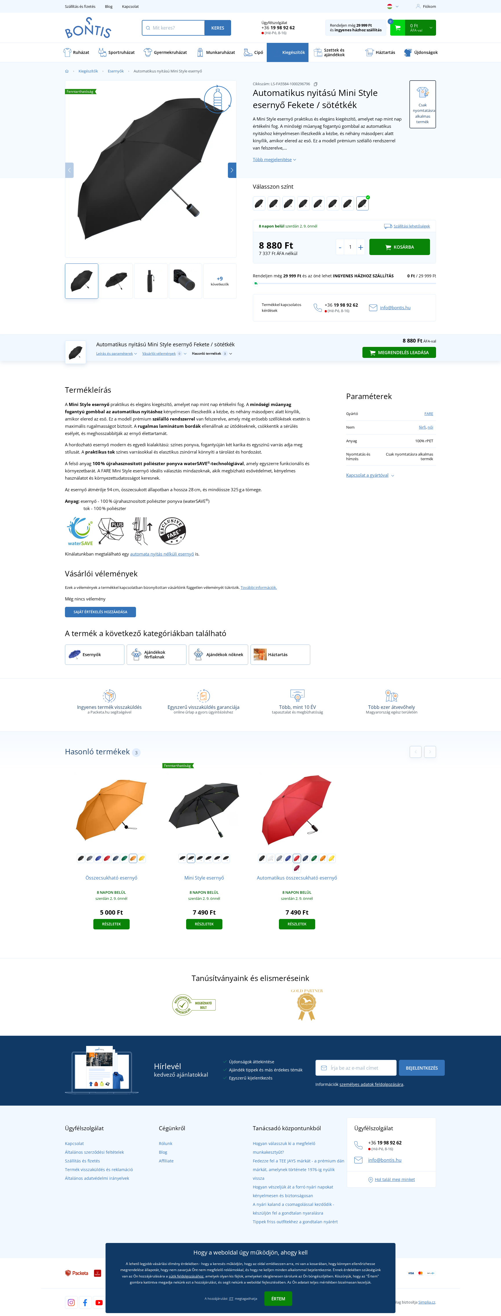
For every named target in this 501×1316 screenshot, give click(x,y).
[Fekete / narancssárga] (303, 203)
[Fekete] (81, 858)
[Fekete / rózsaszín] (217, 858)
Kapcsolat (130, 6)
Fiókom (429, 6)
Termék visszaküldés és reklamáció (99, 1169)
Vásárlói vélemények (161, 353)
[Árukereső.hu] (194, 1004)
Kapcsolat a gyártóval (367, 475)
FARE (428, 413)
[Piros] (107, 858)
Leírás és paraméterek (114, 353)
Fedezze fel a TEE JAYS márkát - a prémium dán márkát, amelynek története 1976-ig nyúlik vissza (298, 1169)
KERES (217, 28)
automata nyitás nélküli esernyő (162, 554)
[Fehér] (271, 858)
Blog (108, 6)
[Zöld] (124, 858)
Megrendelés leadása (403, 352)
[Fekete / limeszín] (288, 203)
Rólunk (165, 1143)
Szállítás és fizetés (80, 6)
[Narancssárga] (133, 858)
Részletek (111, 924)
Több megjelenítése (272, 159)
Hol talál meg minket (395, 1179)
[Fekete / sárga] (333, 203)
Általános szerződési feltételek (94, 1152)
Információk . (359, 1084)
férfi (422, 427)
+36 (278, 27)
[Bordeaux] (297, 868)
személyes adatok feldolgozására (371, 1084)
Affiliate (166, 1161)
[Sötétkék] (116, 858)
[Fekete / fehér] (259, 203)
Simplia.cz (426, 1302)
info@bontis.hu (395, 307)
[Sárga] (142, 858)
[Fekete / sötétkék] (362, 203)
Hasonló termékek (209, 353)
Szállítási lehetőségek (412, 226)
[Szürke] (90, 858)
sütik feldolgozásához (186, 1276)
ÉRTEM (278, 1299)
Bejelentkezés (422, 1068)
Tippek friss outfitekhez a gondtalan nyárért (295, 1221)
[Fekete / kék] (348, 203)
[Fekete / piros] (318, 203)
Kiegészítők (88, 71)
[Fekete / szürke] (274, 203)
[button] (232, 170)
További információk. (259, 587)
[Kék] (98, 858)
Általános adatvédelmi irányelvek (97, 1178)
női (430, 427)
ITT (231, 1298)
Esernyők (116, 71)
